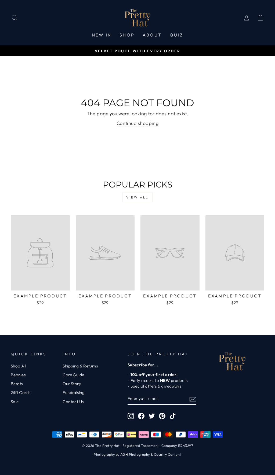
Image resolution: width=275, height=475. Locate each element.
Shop (127, 35)
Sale (15, 401)
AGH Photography (135, 454)
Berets (17, 383)
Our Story (72, 383)
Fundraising (74, 392)
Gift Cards (21, 392)
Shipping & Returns (80, 366)
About (152, 35)
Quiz (176, 35)
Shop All (18, 366)
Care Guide (73, 374)
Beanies (18, 374)
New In (101, 35)
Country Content (167, 454)
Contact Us (73, 401)
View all (137, 197)
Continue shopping (138, 123)
